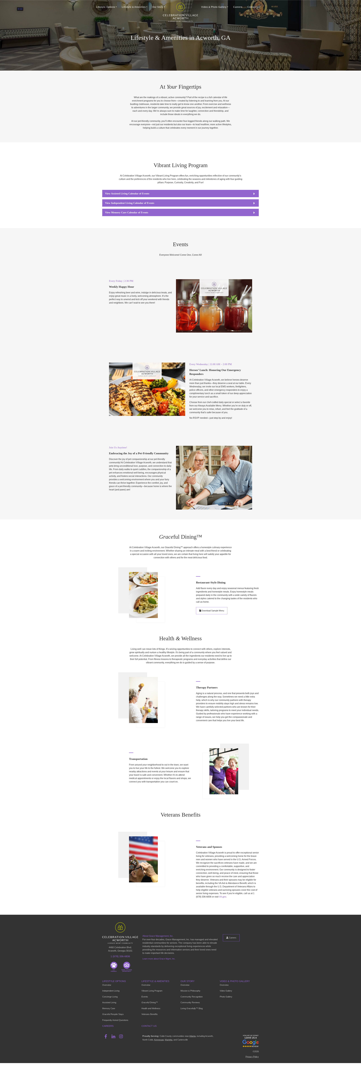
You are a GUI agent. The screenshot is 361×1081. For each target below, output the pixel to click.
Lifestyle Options (114, 981)
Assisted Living (109, 1002)
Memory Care (108, 1008)
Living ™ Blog (191, 1008)
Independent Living (110, 991)
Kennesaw (159, 1040)
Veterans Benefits (149, 1014)
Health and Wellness (150, 1008)
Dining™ (149, 1002)
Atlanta (192, 1036)
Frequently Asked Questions (115, 1020)
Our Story (187, 981)
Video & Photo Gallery (235, 981)
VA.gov (222, 897)
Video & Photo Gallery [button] (213, 7)
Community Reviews (190, 1002)
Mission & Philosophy (190, 991)
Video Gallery (226, 991)
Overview (106, 985)
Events (144, 996)
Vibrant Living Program (151, 991)
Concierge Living (110, 996)
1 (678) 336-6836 (120, 956)
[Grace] (180, 7)
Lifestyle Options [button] (105, 7)
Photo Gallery (226, 996)
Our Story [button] (157, 7)
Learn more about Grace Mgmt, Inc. (158, 958)
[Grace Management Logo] (120, 926)
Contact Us (253, 7)
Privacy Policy (252, 1056)
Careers (237, 7)
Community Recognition (191, 996)
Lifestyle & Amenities (155, 981)
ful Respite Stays (113, 1014)
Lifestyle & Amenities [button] (134, 7)
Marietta (168, 1040)
